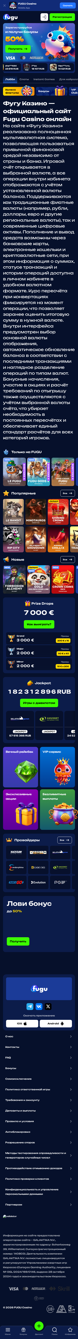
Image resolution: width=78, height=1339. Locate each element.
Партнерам (13, 1204)
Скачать (68, 5)
